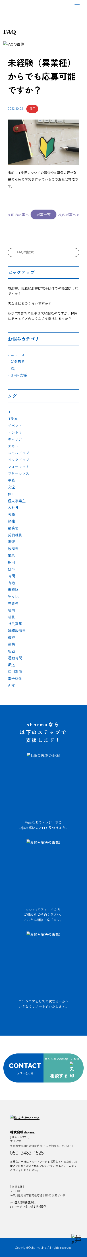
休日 (11, 493)
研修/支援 (17, 375)
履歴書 (13, 548)
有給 (11, 582)
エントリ (15, 432)
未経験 (13, 589)
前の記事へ (20, 214)
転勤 (11, 651)
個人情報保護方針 (25, 1202)
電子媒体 (15, 678)
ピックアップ (18, 459)
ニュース (16, 354)
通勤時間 (15, 657)
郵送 (11, 664)
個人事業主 (17, 500)
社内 (11, 610)
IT (9, 411)
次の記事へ (67, 214)
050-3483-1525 (27, 1152)
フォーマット (18, 466)
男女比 (13, 596)
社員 (11, 617)
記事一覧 (43, 214)
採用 (13, 368)
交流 (11, 487)
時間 (11, 575)
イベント (15, 425)
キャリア (15, 439)
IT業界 (13, 418)
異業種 (13, 603)
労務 (11, 514)
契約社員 (15, 535)
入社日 (13, 507)
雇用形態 (15, 671)
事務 (11, 480)
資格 (11, 644)
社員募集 (15, 623)
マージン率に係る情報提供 (30, 1206)
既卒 (11, 569)
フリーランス (18, 473)
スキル (13, 446)
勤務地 (13, 528)
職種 (11, 637)
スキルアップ (18, 452)
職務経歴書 (17, 630)
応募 (11, 555)
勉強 (11, 521)
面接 (11, 685)
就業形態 (16, 361)
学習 (11, 541)
